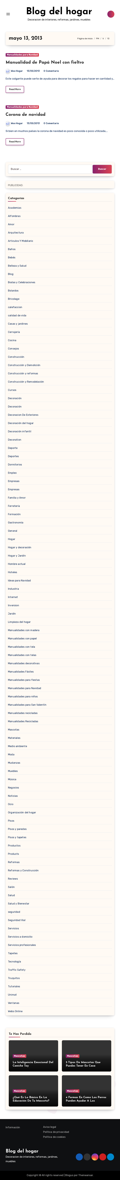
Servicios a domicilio (20, 936)
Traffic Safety (16, 969)
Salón (11, 887)
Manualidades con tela (21, 646)
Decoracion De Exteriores (23, 414)
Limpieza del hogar (19, 621)
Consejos (13, 348)
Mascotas (13, 729)
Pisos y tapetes (17, 837)
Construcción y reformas (23, 373)
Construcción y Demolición (24, 365)
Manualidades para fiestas (24, 679)
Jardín (12, 613)
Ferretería (14, 506)
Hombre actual (17, 563)
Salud (11, 895)
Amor (11, 224)
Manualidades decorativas (24, 663)
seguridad (14, 911)
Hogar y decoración (19, 547)
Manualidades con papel (22, 638)
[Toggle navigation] (8, 14)
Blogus (69, 1175)
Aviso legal (49, 1126)
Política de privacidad (56, 1131)
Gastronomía (15, 522)
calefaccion (15, 307)
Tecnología (14, 961)
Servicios (13, 928)
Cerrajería (14, 332)
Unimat (12, 994)
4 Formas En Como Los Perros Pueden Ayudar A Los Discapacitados (86, 1101)
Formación (14, 514)
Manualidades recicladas (23, 713)
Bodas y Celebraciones (21, 282)
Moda (11, 754)
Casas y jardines (18, 323)
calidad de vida (17, 315)
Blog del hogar (59, 12)
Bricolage (13, 298)
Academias (14, 207)
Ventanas (13, 1003)
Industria (13, 588)
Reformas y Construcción (23, 870)
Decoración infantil (19, 431)
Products (13, 853)
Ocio (10, 804)
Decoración (15, 398)
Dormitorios (15, 464)
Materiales (14, 737)
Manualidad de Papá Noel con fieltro (45, 62)
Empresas (14, 481)
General (12, 530)
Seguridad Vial (16, 920)
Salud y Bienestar (18, 903)
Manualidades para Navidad (22, 54)
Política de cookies (54, 1136)
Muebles (13, 771)
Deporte (13, 448)
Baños (11, 249)
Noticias (13, 795)
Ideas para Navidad (19, 580)
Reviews (13, 878)
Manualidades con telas (22, 655)
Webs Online (15, 1011)
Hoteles (12, 572)
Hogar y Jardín (17, 555)
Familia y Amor (17, 497)
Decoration (14, 439)
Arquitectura (16, 232)
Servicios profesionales (22, 945)
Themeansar (85, 1175)
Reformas (14, 862)
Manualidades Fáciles (21, 671)
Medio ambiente (17, 746)
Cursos (12, 390)
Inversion (13, 605)
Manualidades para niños (23, 696)
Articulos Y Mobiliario (20, 240)
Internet (13, 597)
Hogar (11, 539)
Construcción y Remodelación (26, 381)
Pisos (11, 820)
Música (12, 779)
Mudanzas (14, 762)
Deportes (13, 456)
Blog (10, 274)
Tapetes (13, 953)
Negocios (13, 787)
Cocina (12, 340)
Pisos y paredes (17, 829)
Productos (14, 845)
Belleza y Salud (17, 265)
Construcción (16, 356)
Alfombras (14, 216)
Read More (15, 89)
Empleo (12, 472)
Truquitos (14, 978)
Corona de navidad (25, 115)
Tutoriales (14, 986)
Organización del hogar (22, 812)
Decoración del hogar (21, 423)
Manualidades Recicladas (23, 721)
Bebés (11, 257)
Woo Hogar (17, 71)
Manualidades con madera (24, 630)
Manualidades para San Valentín (27, 704)
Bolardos (13, 290)
